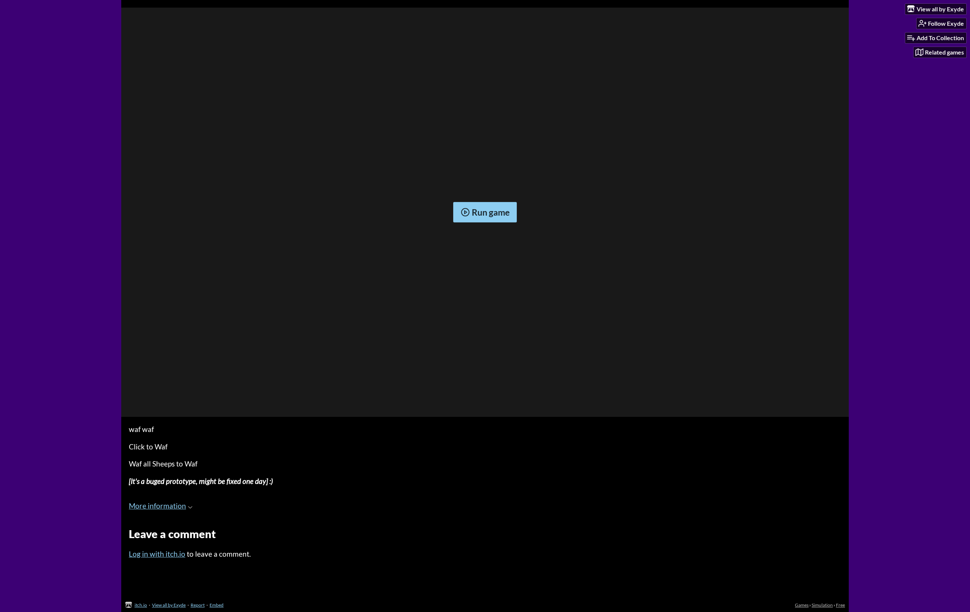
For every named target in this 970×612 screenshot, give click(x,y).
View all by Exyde (169, 605)
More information (157, 505)
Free (840, 605)
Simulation (822, 605)
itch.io (141, 605)
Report (198, 605)
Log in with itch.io (157, 553)
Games (802, 605)
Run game (491, 212)
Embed (217, 605)
